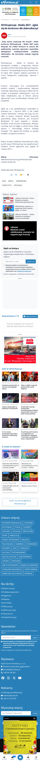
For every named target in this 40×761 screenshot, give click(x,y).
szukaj (35, 713)
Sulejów (26, 527)
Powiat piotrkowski (10, 540)
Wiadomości (25, 20)
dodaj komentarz (31, 316)
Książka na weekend (29, 565)
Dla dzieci (24, 450)
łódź (15, 548)
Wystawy (5, 450)
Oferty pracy (8, 606)
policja (18, 527)
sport (4, 535)
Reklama (6, 599)
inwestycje (14, 535)
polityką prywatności (24, 271)
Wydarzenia (15, 20)
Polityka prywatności (11, 592)
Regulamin (7, 596)
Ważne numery (9, 588)
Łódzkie (5, 561)
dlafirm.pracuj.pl (9, 610)
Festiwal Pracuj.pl (9, 617)
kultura (5, 552)
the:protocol (8, 614)
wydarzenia (31, 544)
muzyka (25, 540)
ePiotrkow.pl (5, 20)
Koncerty (6, 473)
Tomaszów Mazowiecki (12, 569)
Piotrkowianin (18, 552)
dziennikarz (21, 181)
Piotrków (28, 523)
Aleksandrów (25, 557)
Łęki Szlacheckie (9, 557)
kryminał (28, 573)
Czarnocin (24, 548)
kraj (4, 181)
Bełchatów (28, 531)
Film (23, 473)
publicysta (6, 185)
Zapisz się (30, 261)
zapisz (35, 637)
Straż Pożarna (30, 569)
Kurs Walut (7, 603)
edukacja (18, 185)
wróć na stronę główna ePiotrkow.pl (20, 502)
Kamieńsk (20, 544)
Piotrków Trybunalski (12, 523)
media (10, 181)
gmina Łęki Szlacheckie (12, 573)
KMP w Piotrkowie (10, 565)
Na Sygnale (7, 527)
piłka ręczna (7, 544)
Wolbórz (6, 548)
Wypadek (6, 531)
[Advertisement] (20, 294)
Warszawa (15, 561)
